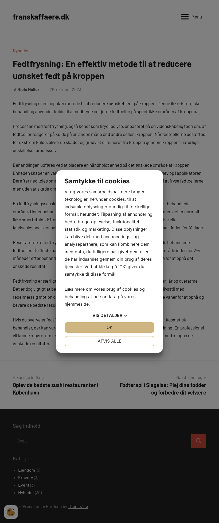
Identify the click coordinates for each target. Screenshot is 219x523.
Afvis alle (110, 341)
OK (109, 327)
